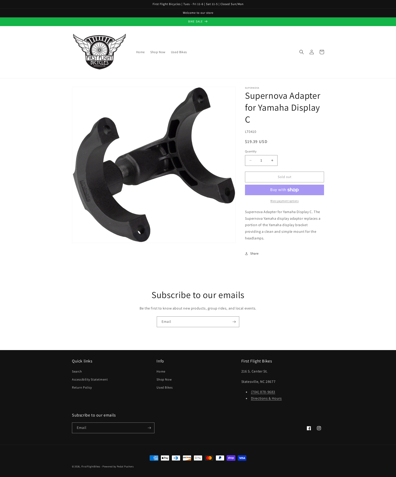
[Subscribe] (234, 321)
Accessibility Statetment (90, 379)
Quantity (250, 151)
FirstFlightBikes (90, 466)
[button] (302, 52)
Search (77, 371)
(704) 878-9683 (263, 391)
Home (161, 371)
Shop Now (164, 379)
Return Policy (82, 387)
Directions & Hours (266, 398)
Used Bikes (165, 387)
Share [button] (254, 253)
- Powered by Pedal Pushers (117, 466)
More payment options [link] (284, 201)
